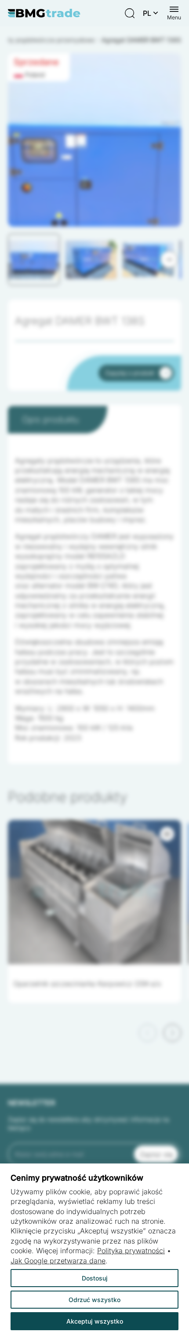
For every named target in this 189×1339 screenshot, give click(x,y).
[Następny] (169, 259)
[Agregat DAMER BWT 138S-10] (94, 168)
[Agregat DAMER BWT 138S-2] (94, 168)
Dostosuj (95, 1278)
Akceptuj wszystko (94, 1321)
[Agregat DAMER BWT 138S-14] (94, 168)
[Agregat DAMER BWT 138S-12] (94, 168)
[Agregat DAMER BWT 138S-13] (94, 168)
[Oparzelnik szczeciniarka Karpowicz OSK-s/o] (94, 892)
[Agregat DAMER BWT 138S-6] (94, 168)
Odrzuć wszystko (94, 1299)
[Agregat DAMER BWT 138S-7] (94, 168)
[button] (34, 259)
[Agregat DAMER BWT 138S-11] (94, 168)
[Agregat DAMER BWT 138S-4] (94, 168)
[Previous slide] (147, 1033)
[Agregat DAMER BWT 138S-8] (94, 168)
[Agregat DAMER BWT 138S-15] (94, 168)
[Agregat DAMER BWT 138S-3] (94, 168)
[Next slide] (172, 1033)
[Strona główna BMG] (44, 13)
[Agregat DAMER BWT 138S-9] (94, 168)
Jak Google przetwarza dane (58, 1260)
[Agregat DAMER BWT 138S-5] (94, 168)
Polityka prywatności (131, 1250)
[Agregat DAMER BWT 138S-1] (94, 168)
